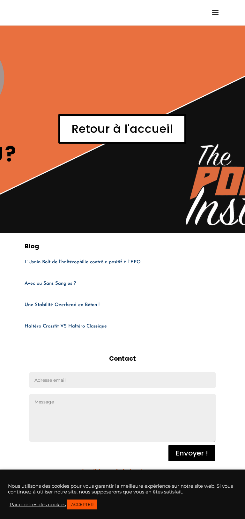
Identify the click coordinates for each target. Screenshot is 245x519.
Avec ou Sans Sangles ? (50, 283)
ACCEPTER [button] (82, 504)
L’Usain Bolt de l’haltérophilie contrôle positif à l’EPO (83, 262)
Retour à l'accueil (122, 129)
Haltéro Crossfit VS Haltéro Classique (66, 326)
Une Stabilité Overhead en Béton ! (62, 305)
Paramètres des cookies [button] (38, 505)
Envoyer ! (191, 453)
